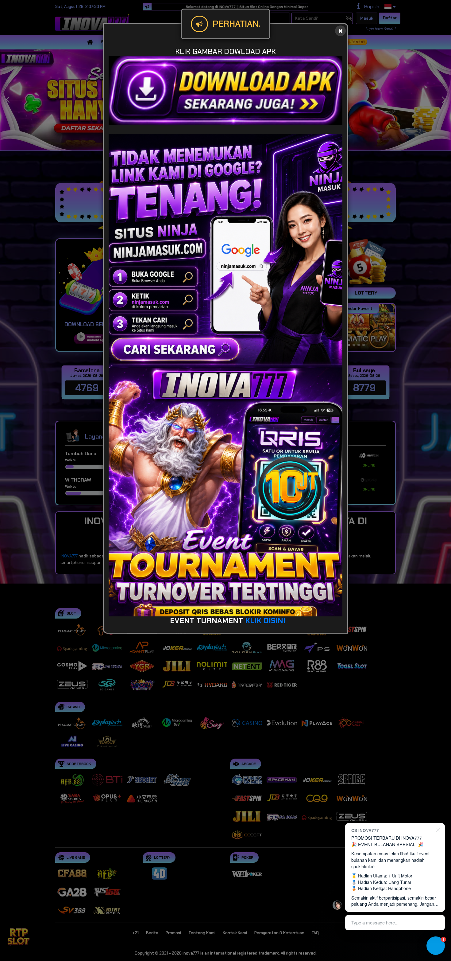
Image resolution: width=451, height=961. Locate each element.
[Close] (340, 30)
